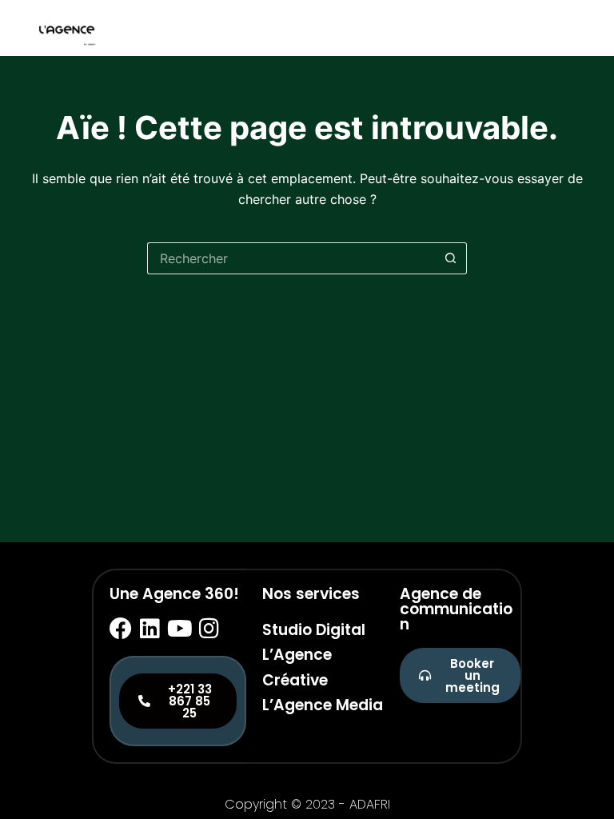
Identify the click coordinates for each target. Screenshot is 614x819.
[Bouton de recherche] (451, 258)
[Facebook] (121, 628)
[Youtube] (180, 628)
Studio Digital (313, 630)
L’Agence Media (322, 705)
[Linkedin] (150, 628)
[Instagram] (209, 628)
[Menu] (576, 28)
